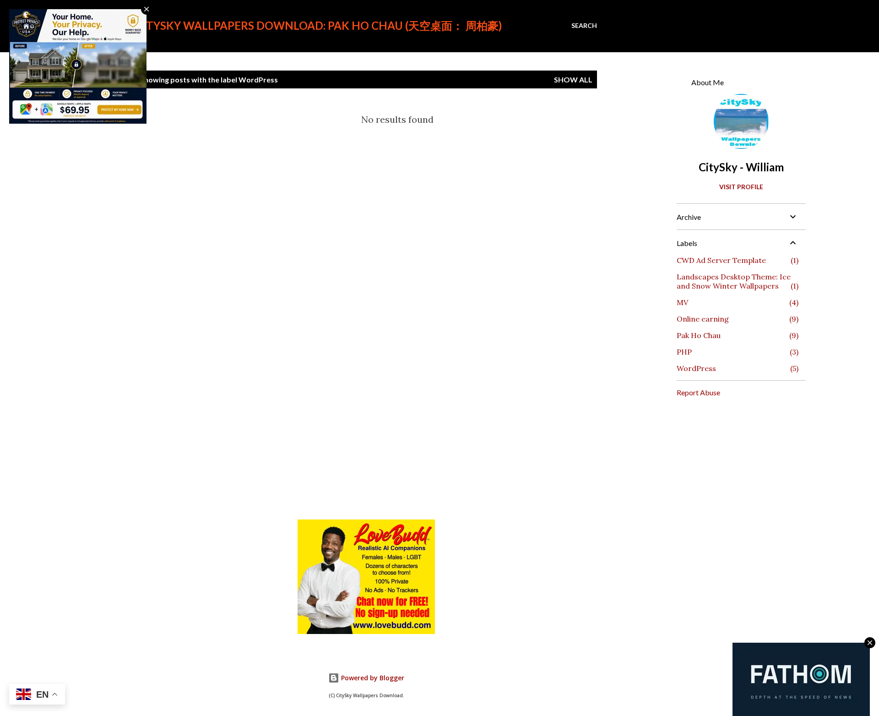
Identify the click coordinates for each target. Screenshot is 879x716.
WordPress (736, 368)
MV (736, 302)
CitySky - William (741, 167)
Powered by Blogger (371, 677)
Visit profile (741, 187)
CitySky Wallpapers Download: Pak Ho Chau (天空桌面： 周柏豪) (319, 25)
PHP (736, 351)
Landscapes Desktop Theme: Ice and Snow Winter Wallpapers (736, 281)
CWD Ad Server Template (736, 260)
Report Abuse (698, 392)
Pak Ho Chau (736, 335)
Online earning (736, 318)
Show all (573, 79)
